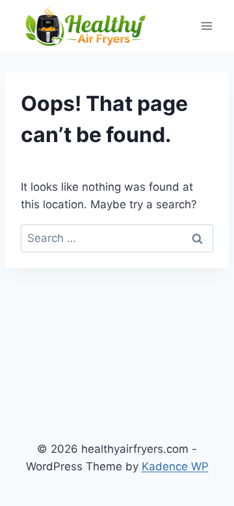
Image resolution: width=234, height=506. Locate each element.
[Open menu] (206, 26)
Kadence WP (175, 466)
